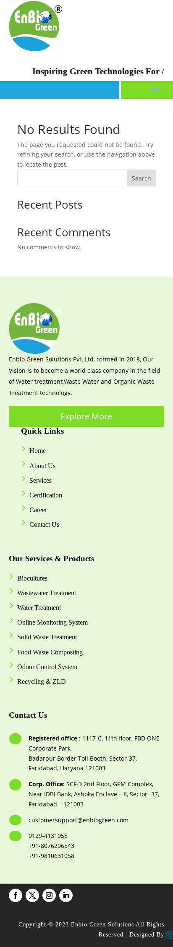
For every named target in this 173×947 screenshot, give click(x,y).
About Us (42, 465)
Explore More (86, 416)
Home (37, 450)
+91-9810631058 (51, 856)
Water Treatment (39, 607)
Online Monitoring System (52, 622)
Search (141, 178)
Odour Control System (47, 666)
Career (38, 509)
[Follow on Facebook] (15, 895)
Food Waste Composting (50, 652)
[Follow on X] (32, 895)
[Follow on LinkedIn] (66, 895)
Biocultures (32, 578)
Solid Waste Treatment (47, 637)
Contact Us (44, 524)
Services (40, 480)
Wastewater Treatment (46, 592)
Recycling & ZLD (41, 681)
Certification (45, 495)
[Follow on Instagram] (49, 895)
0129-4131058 (48, 836)
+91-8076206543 (51, 846)
